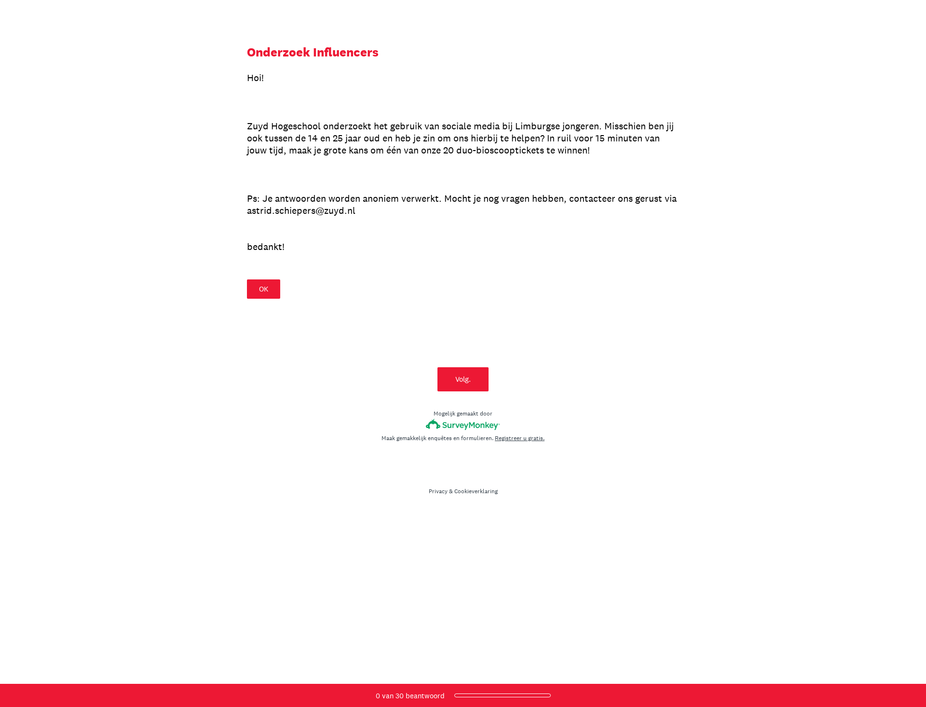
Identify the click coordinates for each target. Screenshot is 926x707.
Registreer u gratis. (520, 438)
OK (263, 288)
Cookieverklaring (476, 491)
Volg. (463, 379)
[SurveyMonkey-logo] (463, 424)
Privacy (438, 491)
